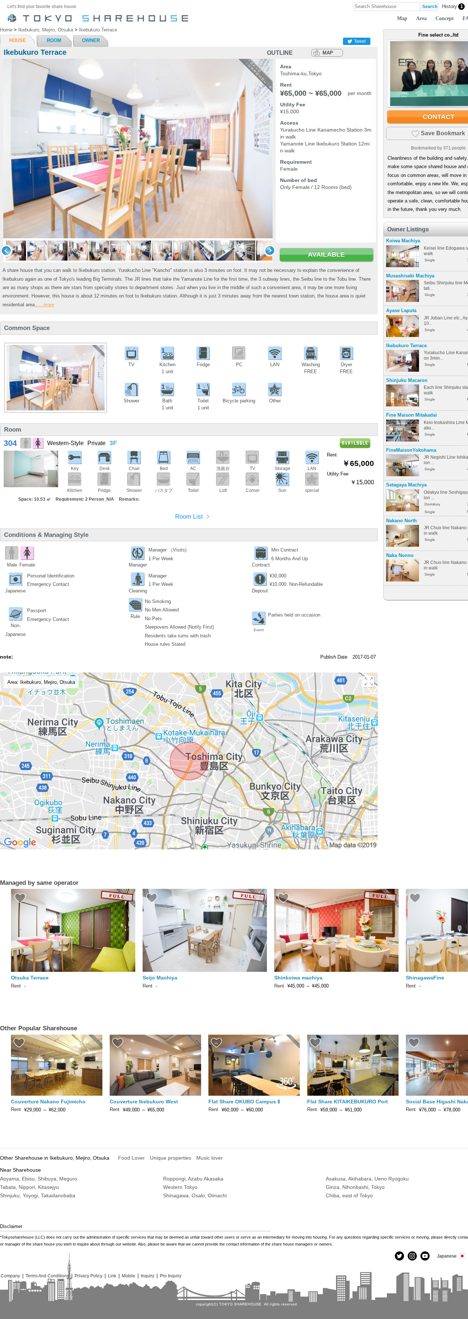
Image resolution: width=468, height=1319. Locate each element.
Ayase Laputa (401, 310)
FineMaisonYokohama (411, 450)
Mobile (128, 1275)
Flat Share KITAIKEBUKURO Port (347, 1101)
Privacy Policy (88, 1275)
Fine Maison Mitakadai (411, 415)
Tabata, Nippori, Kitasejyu (29, 1187)
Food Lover (131, 1158)
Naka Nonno (400, 555)
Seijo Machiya (160, 978)
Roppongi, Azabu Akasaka (193, 1179)
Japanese (447, 1256)
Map (402, 18)
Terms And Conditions (47, 1275)
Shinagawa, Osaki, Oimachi (195, 1195)
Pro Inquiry (170, 1275)
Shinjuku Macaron (406, 380)
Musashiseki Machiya (410, 275)
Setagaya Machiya (406, 485)
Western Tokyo (180, 1187)
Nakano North (401, 520)
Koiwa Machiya (403, 240)
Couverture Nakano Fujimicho (48, 1101)
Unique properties (170, 1158)
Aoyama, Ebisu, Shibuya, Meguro (38, 1179)
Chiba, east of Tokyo (349, 1195)
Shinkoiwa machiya (298, 978)
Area (421, 18)
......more (44, 304)
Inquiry (147, 1275)
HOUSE (17, 40)
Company (10, 1275)
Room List (189, 516)
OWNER (91, 40)
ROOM (54, 40)
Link (112, 1275)
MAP (327, 53)
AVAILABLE (326, 254)
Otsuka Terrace (30, 978)
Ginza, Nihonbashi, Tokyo (355, 1187)
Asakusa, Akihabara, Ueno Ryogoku (367, 1179)
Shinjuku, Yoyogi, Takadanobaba (37, 1195)
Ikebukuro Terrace (406, 345)
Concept (444, 18)
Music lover (209, 1158)
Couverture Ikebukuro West (144, 1101)
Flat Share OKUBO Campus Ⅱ (244, 1101)
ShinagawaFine (425, 978)
